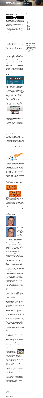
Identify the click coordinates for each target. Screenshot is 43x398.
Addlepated (21, 234)
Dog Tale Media (9, 74)
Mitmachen (12, 6)
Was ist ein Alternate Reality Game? (30, 15)
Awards (28, 25)
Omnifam (22, 277)
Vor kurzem (7, 163)
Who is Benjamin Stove (13, 269)
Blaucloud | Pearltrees (28, 45)
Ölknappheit (15, 203)
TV (27, 23)
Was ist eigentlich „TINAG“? (11, 14)
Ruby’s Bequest (11, 95)
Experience (28, 21)
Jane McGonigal (22, 175)
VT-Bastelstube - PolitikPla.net (29, 50)
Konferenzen (28, 26)
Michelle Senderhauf (13, 175)
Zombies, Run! (31, 49)
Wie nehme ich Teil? (29, 16)
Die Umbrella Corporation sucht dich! (32, 47)
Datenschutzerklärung (20, 6)
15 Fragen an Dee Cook (11, 214)
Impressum (26, 6)
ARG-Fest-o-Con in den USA (19, 123)
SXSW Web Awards (17, 164)
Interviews (28, 27)
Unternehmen (28, 28)
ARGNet (21, 232)
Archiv (16, 6)
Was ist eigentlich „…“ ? (29, 29)
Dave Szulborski (19, 96)
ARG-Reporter (12, 2)
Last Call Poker (19, 268)
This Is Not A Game (9, 67)
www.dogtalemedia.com (12, 131)
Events (27, 24)
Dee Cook (22, 53)
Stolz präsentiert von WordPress (9, 396)
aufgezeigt (21, 23)
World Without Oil (16, 95)
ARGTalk (7, 276)
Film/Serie (28, 22)
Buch (28, 20)
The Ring (9, 255)
